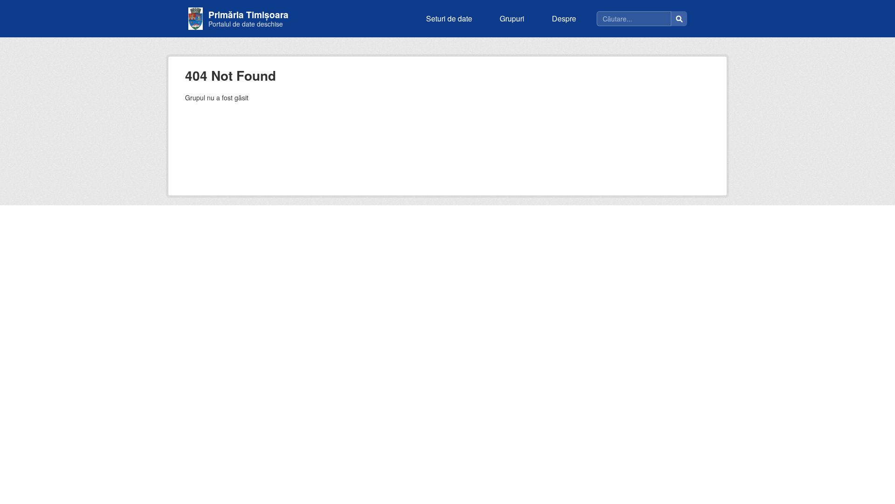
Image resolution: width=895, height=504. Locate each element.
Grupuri (512, 18)
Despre (564, 18)
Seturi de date (449, 18)
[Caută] (679, 18)
